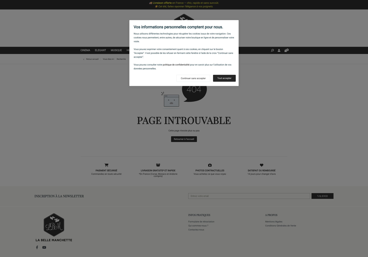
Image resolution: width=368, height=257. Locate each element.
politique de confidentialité (176, 64)
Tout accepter (224, 78)
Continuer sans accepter (193, 78)
